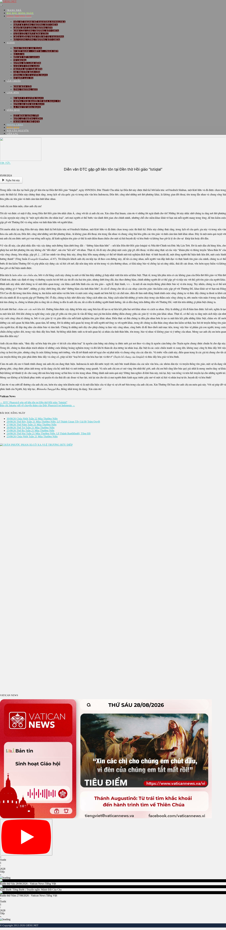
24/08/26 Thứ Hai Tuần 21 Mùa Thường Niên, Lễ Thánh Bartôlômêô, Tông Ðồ (48, 433)
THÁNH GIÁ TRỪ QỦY (26, 122)
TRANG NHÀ (14, 10)
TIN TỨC (5, 163)
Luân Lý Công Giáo (26, 66)
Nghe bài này (13, 180)
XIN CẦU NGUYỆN (18, 130)
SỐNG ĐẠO (13, 110)
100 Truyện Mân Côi (26, 72)
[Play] (26, 837)
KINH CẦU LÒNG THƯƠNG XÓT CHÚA (36, 31)
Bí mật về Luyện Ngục (28, 98)
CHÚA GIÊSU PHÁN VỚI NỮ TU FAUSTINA (38, 37)
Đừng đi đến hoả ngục (28, 104)
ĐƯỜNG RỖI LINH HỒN (27, 63)
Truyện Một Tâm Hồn (27, 69)
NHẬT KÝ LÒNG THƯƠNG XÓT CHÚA (35, 25)
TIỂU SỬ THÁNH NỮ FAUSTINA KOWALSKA (39, 22)
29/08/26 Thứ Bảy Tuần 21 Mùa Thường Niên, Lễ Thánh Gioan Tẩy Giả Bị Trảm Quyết (53, 421)
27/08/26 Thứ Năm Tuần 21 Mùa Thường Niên (31, 424)
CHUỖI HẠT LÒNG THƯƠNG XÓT (32, 28)
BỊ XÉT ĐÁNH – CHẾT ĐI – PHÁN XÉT (35, 51)
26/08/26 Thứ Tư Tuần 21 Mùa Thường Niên (30, 427)
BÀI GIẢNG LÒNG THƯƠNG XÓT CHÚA (36, 40)
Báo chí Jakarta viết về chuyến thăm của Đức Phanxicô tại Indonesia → (37, 405)
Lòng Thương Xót (25, 89)
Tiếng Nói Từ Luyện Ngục (30, 75)
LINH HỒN (13, 92)
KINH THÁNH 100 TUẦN (27, 48)
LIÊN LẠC (12, 133)
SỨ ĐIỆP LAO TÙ (23, 78)
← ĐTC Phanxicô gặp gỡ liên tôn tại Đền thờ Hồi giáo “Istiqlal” (33, 402)
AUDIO (11, 42)
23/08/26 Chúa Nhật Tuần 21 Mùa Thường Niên (32, 436)
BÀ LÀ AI (18, 54)
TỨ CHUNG (19, 60)
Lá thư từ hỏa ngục (27, 107)
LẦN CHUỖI (14, 81)
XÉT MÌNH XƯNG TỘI (26, 116)
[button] (113, 858)
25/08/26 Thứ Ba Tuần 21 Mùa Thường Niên (30, 430)
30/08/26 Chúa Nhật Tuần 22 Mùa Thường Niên (32, 418)
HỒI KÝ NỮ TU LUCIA (26, 57)
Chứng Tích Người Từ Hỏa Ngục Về (36, 101)
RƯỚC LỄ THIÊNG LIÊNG (28, 119)
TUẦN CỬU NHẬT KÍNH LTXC (30, 34)
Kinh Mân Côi (22, 86)
